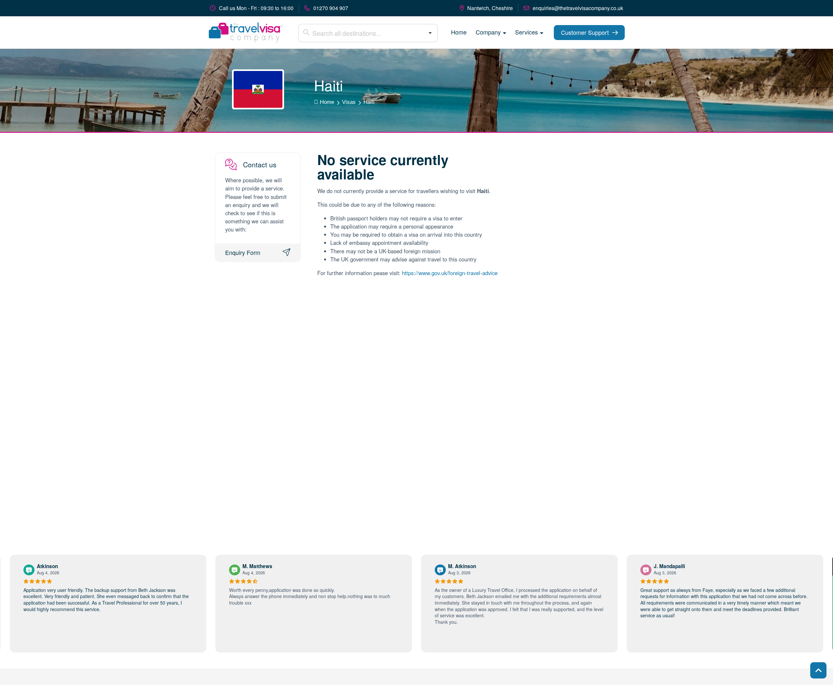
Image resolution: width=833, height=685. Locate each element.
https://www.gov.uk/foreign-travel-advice (450, 273)
